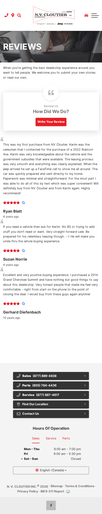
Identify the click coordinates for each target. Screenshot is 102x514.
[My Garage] (86, 15)
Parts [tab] (66, 438)
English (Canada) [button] (52, 470)
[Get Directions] (13, 15)
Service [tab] (51, 438)
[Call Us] (6, 15)
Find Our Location (35, 404)
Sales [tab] (36, 438)
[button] (19, 15)
